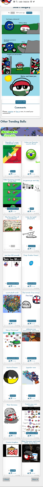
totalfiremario (32, 321)
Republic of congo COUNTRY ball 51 (12, 143)
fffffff (31, 208)
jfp (32, 470)
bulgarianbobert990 (12, 208)
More (34, 479)
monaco (13, 171)
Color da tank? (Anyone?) (31, 218)
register (10, 111)
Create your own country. (31, 405)
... (0, 5)
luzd (32, 171)
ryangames (13, 321)
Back (7, 479)
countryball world (12, 293)
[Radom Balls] (21, 55)
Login (20, 1)
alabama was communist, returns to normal (31, 330)
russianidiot (32, 246)
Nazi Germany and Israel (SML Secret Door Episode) (31, 442)
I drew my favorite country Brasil (31, 143)
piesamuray (32, 395)
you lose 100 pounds (12, 255)
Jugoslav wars (31, 367)
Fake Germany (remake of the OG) (12, 180)
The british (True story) (31, 293)
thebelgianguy (32, 358)
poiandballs (13, 433)
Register (26, 1)
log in (18, 111)
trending (29, 12)
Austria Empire (12, 367)
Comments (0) (20, 102)
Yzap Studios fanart (31, 255)
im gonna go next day (31, 180)
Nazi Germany (12, 405)
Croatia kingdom (12, 442)
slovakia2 (12, 395)
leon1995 (13, 470)
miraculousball (32, 283)
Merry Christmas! (12, 330)
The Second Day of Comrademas (12, 218)
